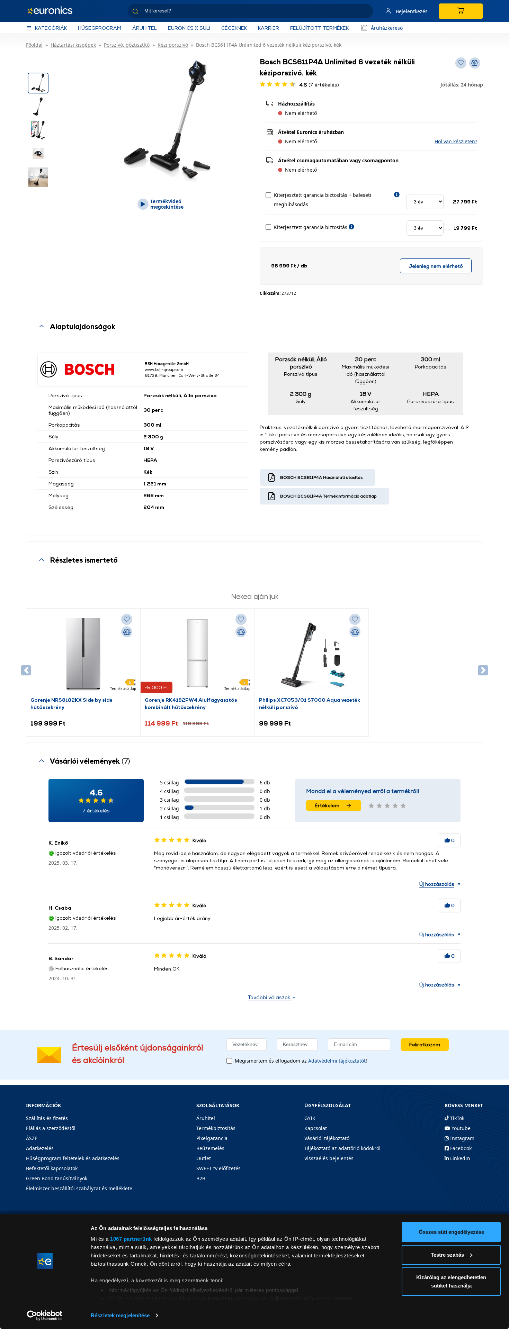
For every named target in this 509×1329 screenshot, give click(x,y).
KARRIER (268, 28)
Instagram (461, 1138)
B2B (200, 1178)
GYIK (309, 1118)
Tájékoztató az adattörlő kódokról (342, 1148)
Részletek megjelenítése (120, 1315)
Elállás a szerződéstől (50, 1128)
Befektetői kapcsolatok (52, 1168)
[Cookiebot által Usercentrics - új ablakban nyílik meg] (45, 1315)
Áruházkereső (387, 28)
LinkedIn (459, 1158)
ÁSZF (31, 1138)
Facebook (460, 1148)
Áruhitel (144, 28)
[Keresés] (364, 12)
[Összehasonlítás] (126, 631)
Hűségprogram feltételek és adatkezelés (72, 1158)
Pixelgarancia (211, 1138)
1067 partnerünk (131, 1239)
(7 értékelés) (319, 85)
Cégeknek (234, 28)
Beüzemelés (210, 1148)
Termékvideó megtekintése (167, 204)
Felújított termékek (319, 28)
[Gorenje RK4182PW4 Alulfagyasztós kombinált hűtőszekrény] (197, 654)
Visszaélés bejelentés (329, 1158)
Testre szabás (447, 1255)
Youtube (460, 1128)
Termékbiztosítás (215, 1128)
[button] (456, 141)
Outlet (203, 1158)
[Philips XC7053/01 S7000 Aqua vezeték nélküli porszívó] (311, 654)
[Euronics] (53, 11)
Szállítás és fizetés (47, 1118)
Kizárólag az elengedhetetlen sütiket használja (451, 1281)
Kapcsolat (315, 1128)
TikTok (456, 1118)
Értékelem (327, 805)
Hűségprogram (99, 28)
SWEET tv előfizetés (218, 1168)
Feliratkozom (424, 1044)
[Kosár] (461, 11)
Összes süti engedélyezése (451, 1232)
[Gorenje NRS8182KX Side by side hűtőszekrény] (83, 654)
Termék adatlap (123, 688)
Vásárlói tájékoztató (326, 1138)
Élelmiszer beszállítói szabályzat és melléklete (79, 1188)
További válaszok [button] (270, 997)
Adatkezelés (40, 1148)
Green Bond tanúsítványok (56, 1178)
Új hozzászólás (436, 884)
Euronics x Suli (189, 28)
